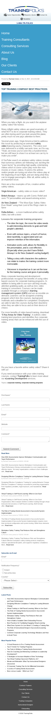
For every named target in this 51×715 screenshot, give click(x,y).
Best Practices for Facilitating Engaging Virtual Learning (26, 623)
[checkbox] (25, 571)
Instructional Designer (25, 705)
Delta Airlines (7, 212)
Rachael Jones (14, 79)
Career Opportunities (14, 15)
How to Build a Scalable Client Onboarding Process (24, 620)
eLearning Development (16, 378)
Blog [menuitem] (4, 59)
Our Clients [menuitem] (9, 65)
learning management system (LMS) (19, 292)
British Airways (8, 195)
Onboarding (26, 708)
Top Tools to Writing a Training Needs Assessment (24, 649)
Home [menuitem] (3, 33)
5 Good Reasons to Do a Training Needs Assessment (25, 644)
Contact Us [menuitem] (9, 71)
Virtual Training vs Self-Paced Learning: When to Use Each (27, 608)
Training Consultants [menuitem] (15, 39)
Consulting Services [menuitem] (15, 46)
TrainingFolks (23, 376)
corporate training (14, 383)
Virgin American (8, 191)
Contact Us (43, 15)
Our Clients (25, 693)
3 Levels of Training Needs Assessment (20, 668)
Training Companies (25, 701)
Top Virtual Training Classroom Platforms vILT (23, 659)
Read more (9, 471)
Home (26, 681)
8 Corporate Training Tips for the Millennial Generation (25, 666)
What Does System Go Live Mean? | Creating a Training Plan (28, 625)
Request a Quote (30, 15)
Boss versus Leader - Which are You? (20, 671)
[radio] (25, 569)
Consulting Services (25, 689)
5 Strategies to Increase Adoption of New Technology (25, 656)
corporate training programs (32, 383)
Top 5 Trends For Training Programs (19, 647)
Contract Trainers (25, 685)
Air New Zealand (9, 202)
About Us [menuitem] (7, 52)
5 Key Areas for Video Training (16, 314)
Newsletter (27, 19)
